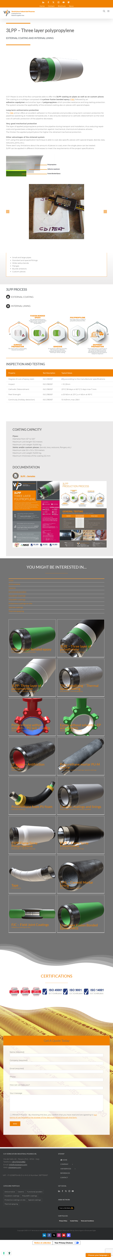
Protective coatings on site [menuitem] (20, 603)
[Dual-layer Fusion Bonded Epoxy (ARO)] (80, 913)
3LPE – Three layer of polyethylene (75, 647)
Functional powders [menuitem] (17, 592)
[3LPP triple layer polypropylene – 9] (56, 211)
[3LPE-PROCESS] (60, 482)
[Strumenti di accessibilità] (9, 1253)
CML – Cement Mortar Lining (76, 883)
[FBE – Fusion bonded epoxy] (32, 638)
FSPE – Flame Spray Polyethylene (74, 844)
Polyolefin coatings (77, 652)
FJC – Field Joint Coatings (30, 925)
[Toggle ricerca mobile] (104, 11)
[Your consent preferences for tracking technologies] (4, 1253)
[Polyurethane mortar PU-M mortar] (80, 756)
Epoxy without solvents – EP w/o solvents (80, 726)
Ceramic (73, 809)
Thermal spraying (76, 691)
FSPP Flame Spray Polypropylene (24, 844)
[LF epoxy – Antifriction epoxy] (32, 756)
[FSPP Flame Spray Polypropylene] (32, 835)
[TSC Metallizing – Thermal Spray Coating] (80, 677)
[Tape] (32, 874)
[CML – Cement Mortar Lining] (80, 874)
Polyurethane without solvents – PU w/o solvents (30, 726)
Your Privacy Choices (64, 1243)
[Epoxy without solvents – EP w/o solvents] (80, 717)
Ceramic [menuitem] (12, 588)
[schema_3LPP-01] (59, 314)
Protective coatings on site (20, 927)
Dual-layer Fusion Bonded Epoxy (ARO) (79, 926)
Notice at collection (42, 1243)
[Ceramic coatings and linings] (80, 795)
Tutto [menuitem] (11, 581)
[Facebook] (62, 1191)
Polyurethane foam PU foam (31, 807)
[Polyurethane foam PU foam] (32, 795)
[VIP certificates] (56, 987)
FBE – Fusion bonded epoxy (31, 649)
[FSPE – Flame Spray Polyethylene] (80, 835)
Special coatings (27, 731)
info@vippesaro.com (18, 1165)
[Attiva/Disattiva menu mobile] (108, 11)
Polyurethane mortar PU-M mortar (80, 765)
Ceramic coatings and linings (80, 807)
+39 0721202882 (18, 1162)
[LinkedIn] (59, 1191)
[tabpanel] (56, 265)
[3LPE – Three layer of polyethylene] (80, 638)
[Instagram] (69, 1191)
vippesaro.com (14, 1167)
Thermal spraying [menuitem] (16, 611)
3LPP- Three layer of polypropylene (26, 687)
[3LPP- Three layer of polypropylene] (32, 677)
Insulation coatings (77, 770)
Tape (14, 885)
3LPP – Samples (28, 476)
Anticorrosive (16, 652)
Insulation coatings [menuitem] (17, 596)
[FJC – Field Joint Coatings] (32, 913)
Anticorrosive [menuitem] (14, 584)
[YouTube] (73, 1191)
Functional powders (29, 652)
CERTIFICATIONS (56, 976)
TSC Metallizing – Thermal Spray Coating (79, 687)
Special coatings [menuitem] (16, 607)
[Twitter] (66, 1191)
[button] (7, 211)
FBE (72, 99)
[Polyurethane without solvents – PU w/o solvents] (32, 717)
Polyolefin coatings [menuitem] (17, 600)
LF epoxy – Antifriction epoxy (27, 765)
